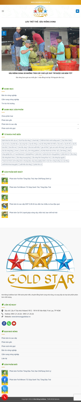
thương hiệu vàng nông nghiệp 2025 (34, 161)
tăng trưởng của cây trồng (60, 161)
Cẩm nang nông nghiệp (10, 99)
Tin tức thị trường (8, 104)
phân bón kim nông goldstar (51, 154)
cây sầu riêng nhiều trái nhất (47, 144)
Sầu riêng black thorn (8, 157)
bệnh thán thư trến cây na (9, 140)
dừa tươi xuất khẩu (34, 147)
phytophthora (30, 154)
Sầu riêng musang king (23, 157)
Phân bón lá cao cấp (9, 124)
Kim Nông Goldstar (40, 399)
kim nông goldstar (33, 150)
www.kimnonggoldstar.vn (21, 317)
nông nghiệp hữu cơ (8, 154)
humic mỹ (23, 150)
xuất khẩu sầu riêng (25, 164)
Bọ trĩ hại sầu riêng (24, 140)
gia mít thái (45, 147)
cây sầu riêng (33, 144)
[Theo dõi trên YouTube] (14, 323)
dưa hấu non (12, 147)
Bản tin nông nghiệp (9, 95)
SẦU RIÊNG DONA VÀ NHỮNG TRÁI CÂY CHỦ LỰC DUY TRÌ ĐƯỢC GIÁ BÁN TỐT (40, 73)
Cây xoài (59, 144)
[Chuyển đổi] (78, 124)
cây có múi (5, 144)
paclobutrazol (20, 154)
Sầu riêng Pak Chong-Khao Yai (41, 157)
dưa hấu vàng (22, 147)
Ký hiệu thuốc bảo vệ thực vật (50, 150)
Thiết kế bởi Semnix (53, 399)
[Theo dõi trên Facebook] (4, 323)
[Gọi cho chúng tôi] (9, 323)
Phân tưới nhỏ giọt (8, 128)
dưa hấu (4, 147)
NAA (69, 150)
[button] (3, 11)
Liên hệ (4, 359)
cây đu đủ (67, 144)
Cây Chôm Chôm (67, 140)
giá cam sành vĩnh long (57, 147)
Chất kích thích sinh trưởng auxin (50, 140)
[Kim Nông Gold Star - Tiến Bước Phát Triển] (40, 11)
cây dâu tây (14, 144)
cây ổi (74, 144)
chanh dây (35, 140)
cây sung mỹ (23, 144)
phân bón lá (65, 154)
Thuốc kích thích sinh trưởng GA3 (12, 161)
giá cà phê (69, 147)
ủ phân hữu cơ (37, 164)
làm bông (63, 150)
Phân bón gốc (7, 120)
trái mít (49, 161)
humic (17, 150)
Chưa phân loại (7, 116)
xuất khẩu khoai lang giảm (10, 164)
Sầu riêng (73, 154)
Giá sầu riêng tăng (7, 150)
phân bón (38, 154)
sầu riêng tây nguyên (58, 157)
